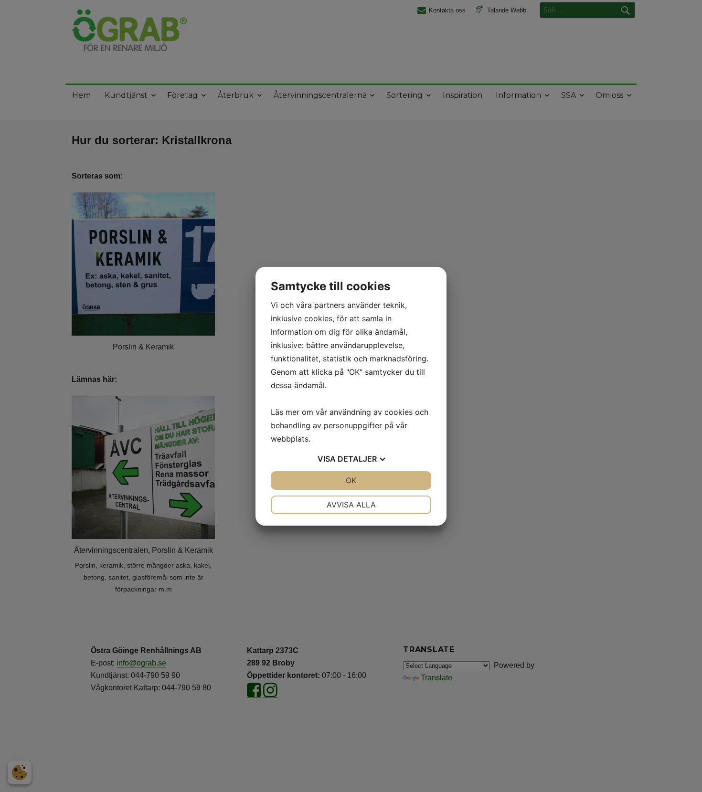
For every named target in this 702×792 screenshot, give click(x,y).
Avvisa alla (351, 504)
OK (351, 480)
